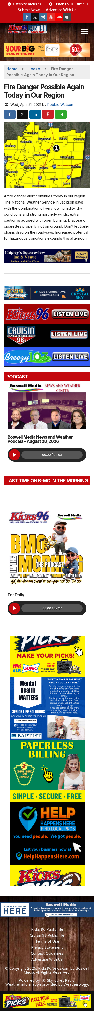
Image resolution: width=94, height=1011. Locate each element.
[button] (84, 32)
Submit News (29, 9)
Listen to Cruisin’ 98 (70, 4)
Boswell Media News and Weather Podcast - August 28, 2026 (40, 439)
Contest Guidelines (47, 953)
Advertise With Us (61, 9)
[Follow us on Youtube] (51, 17)
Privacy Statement (47, 947)
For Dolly (16, 594)
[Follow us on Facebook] (27, 17)
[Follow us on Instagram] (43, 17)
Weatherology (76, 984)
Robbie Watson (60, 104)
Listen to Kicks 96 (27, 4)
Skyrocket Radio (60, 980)
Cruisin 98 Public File (47, 935)
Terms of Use (47, 941)
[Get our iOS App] (67, 17)
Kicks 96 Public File (47, 929)
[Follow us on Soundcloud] (59, 17)
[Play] (14, 454)
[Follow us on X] (35, 17)
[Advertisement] (47, 50)
